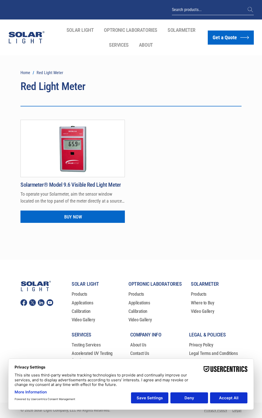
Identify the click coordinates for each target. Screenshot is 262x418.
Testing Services (86, 344)
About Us (138, 344)
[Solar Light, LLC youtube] (50, 302)
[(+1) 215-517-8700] (251, 10)
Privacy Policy (201, 344)
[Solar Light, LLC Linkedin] (41, 302)
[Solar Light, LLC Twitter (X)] (32, 302)
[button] (80, 30)
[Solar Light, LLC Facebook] (23, 302)
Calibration (81, 311)
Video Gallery (83, 319)
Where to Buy (202, 302)
